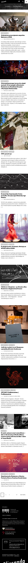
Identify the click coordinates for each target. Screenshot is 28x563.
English (13, 390)
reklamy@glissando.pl (14, 547)
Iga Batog (6, 396)
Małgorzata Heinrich (9, 39)
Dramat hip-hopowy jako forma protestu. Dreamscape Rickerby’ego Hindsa (13, 195)
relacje (11, 151)
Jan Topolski (7, 155)
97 (16, 494)
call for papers (5, 390)
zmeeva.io (16, 555)
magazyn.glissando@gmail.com (16, 544)
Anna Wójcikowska (9, 290)
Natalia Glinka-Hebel (9, 90)
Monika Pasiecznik (8, 351)
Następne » (23, 494)
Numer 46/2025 (5, 191)
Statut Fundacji (6, 515)
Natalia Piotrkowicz (9, 440)
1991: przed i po (6, 154)
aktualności (5, 33)
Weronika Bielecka (8, 250)
